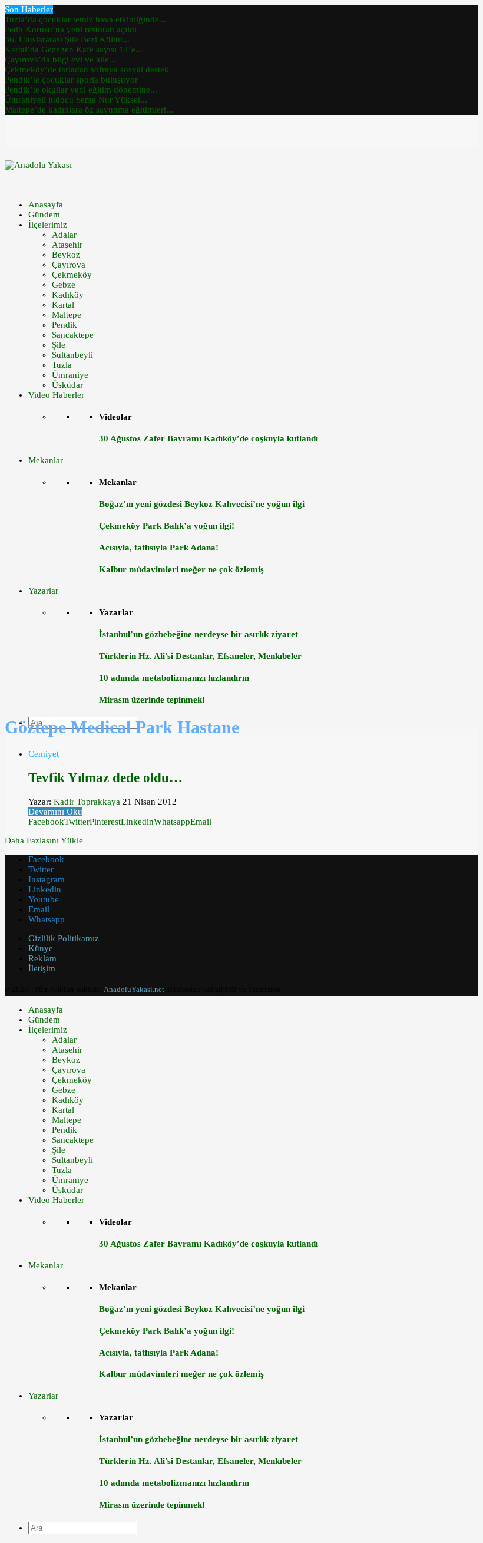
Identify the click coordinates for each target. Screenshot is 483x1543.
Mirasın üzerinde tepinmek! (152, 699)
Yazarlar (43, 590)
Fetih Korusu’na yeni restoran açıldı (71, 29)
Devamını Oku (55, 811)
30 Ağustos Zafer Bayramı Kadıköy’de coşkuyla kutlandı (208, 438)
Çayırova (68, 264)
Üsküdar (67, 385)
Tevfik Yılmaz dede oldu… (105, 777)
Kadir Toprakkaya (87, 801)
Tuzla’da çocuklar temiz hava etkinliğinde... (85, 19)
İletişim (41, 968)
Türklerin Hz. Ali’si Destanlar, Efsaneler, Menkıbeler (200, 656)
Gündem (44, 214)
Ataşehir (67, 244)
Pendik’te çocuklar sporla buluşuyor (71, 79)
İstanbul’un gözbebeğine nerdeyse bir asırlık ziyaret (198, 634)
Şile (58, 345)
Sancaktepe (73, 334)
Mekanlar (45, 460)
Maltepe (66, 314)
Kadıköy (68, 294)
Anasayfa (45, 204)
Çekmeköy (72, 274)
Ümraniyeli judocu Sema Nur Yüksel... (76, 99)
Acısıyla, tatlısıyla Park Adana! (159, 547)
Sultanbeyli (72, 355)
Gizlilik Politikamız (63, 938)
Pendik (64, 324)
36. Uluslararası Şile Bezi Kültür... (67, 39)
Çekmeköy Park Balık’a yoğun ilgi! (166, 525)
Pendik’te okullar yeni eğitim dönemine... (81, 89)
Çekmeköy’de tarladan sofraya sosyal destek (87, 69)
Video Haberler (56, 395)
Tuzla (62, 365)
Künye (40, 948)
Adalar (64, 234)
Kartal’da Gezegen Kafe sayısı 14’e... (74, 49)
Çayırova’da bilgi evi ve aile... (60, 59)
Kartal (63, 304)
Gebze (63, 284)
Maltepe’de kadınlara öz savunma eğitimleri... (89, 109)
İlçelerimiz (47, 224)
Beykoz (66, 254)
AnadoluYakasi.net (134, 989)
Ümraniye (70, 375)
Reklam (42, 958)
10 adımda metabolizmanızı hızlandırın (174, 678)
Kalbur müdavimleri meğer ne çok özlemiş (181, 569)
